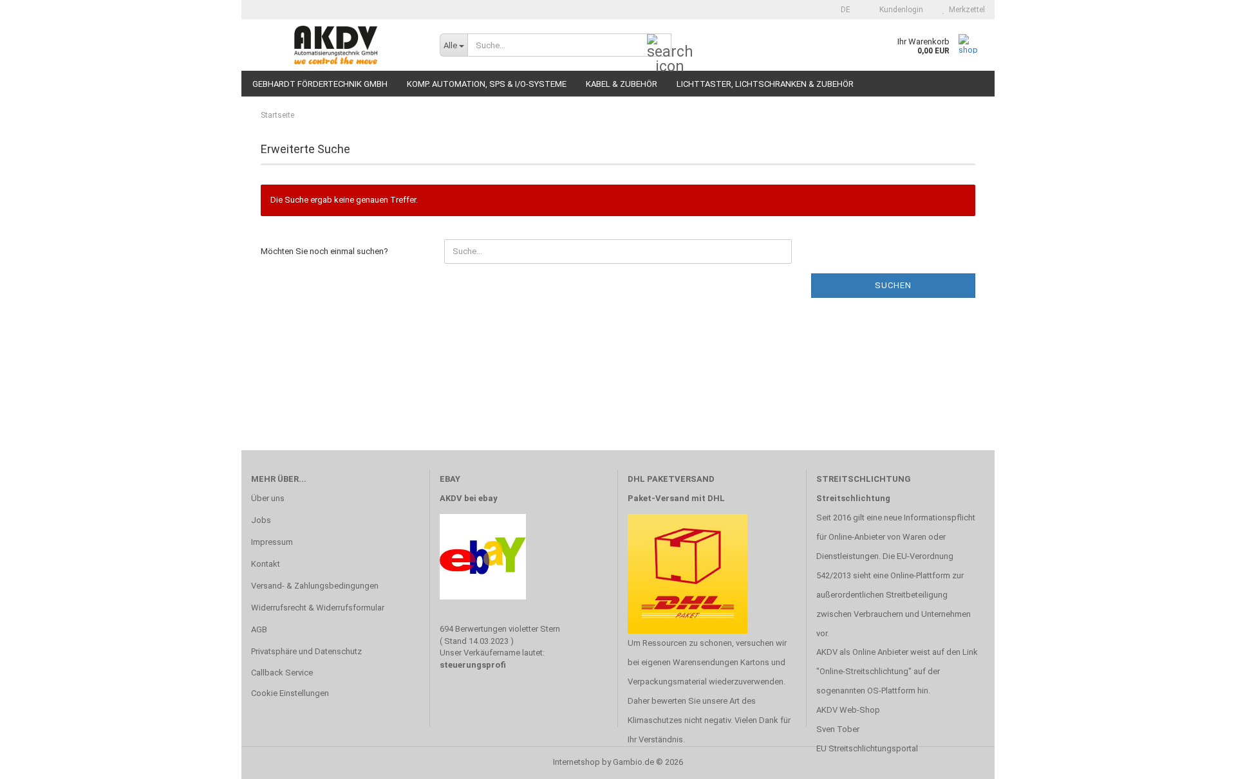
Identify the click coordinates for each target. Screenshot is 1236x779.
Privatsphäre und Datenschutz (306, 651)
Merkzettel (965, 9)
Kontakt (265, 564)
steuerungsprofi (473, 665)
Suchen (893, 285)
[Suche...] (659, 45)
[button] (841, 9)
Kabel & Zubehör (621, 84)
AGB (259, 629)
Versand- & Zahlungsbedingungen (315, 586)
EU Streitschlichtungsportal (867, 748)
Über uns (268, 498)
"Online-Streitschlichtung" (864, 671)
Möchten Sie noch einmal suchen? (324, 251)
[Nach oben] (1200, 759)
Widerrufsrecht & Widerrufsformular (317, 607)
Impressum (272, 542)
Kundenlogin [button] (899, 9)
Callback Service (282, 672)
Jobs (261, 520)
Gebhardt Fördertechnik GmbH (320, 84)
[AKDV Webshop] (335, 45)
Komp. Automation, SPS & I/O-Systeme (486, 84)
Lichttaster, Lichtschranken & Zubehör (765, 84)
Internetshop (576, 762)
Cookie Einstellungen (290, 693)
